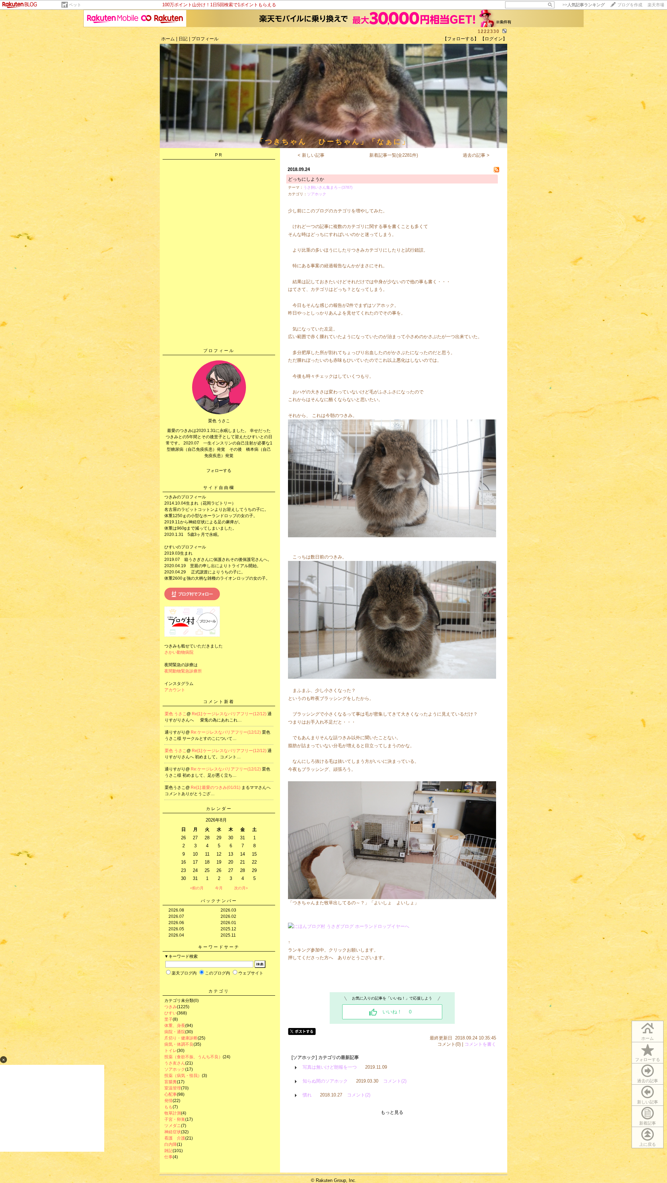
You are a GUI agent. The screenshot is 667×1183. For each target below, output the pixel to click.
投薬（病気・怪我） (183, 1075)
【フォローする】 (461, 38)
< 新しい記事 (311, 155)
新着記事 (647, 1123)
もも (168, 1106)
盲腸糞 (170, 1081)
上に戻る (647, 1144)
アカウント (174, 689)
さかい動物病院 (178, 652)
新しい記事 (647, 1102)
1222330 (489, 31)
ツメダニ (172, 1125)
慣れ (307, 1095)
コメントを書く (480, 1044)
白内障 (170, 1144)
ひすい (170, 1013)
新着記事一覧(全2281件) (393, 155)
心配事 (170, 1094)
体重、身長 (174, 1025)
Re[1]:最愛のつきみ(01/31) (216, 787)
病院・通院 (174, 1031)
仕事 (168, 1157)
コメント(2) (394, 1081)
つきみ (170, 1006)
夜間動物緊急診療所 (183, 671)
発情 (168, 1100)
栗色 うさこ (176, 713)
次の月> (241, 888)
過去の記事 (647, 1080)
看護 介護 (174, 1138)
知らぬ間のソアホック (325, 1081)
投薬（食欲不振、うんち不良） (193, 1056)
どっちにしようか (306, 179)
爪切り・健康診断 (181, 1038)
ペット (75, 4)
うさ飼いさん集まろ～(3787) (328, 187)
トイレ (170, 1050)
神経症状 (172, 1131)
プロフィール (205, 38)
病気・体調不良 (178, 1044)
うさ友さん (174, 1063)
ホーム (168, 38)
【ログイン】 (493, 38)
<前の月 (197, 888)
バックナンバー (219, 900)
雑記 (168, 1150)
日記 (183, 38)
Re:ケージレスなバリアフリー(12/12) (226, 732)
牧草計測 (172, 1113)
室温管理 (172, 1088)
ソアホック (174, 1069)
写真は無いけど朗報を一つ (330, 1067)
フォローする (647, 1059)
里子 (168, 1019)
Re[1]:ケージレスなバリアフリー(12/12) (229, 713)
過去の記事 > (476, 155)
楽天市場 (656, 4)
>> (583, 4)
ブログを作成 (629, 4)
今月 (219, 888)
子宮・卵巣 (174, 1119)
